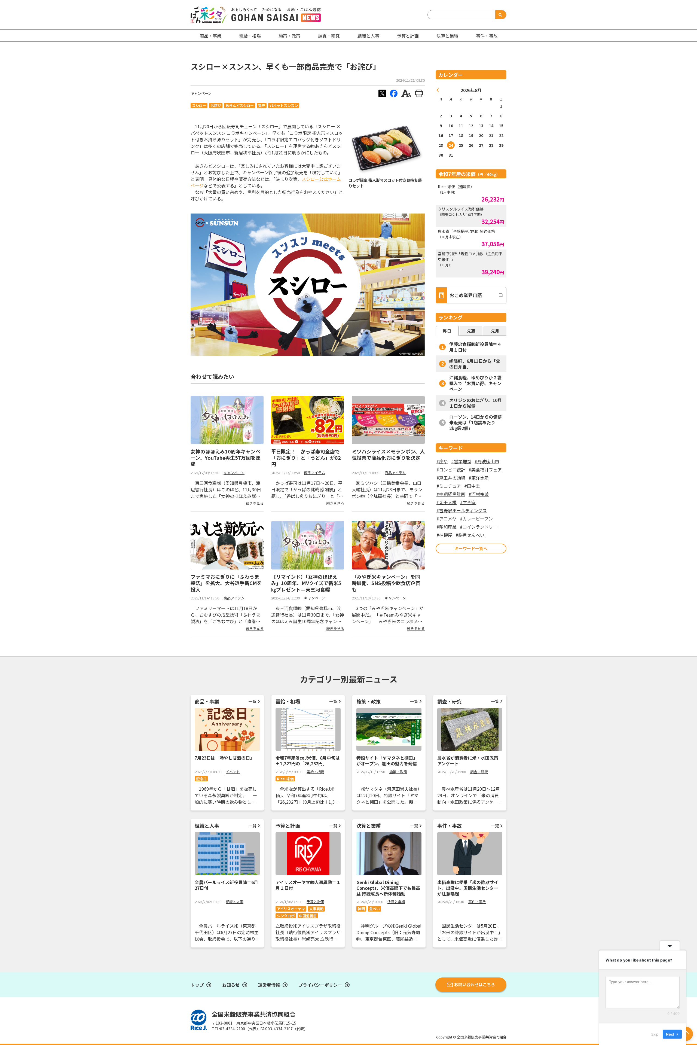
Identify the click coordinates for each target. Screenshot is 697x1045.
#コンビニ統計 (450, 469)
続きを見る (255, 503)
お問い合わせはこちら (474, 984)
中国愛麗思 (308, 915)
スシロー (199, 105)
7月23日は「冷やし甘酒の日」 (224, 757)
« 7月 (438, 90)
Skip (654, 1034)
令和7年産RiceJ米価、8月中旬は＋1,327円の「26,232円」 (308, 760)
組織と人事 (368, 35)
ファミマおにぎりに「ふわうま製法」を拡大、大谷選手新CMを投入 (226, 583)
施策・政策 (289, 35)
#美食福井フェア (485, 469)
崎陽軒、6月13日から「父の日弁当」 (474, 364)
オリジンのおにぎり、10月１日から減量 (475, 403)
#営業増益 (461, 461)
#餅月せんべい (470, 535)
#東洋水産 (479, 477)
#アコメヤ (446, 518)
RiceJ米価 (285, 778)
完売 (261, 105)
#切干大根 (446, 502)
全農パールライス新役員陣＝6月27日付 (226, 885)
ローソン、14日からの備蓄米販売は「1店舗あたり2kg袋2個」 (475, 422)
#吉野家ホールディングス (461, 510)
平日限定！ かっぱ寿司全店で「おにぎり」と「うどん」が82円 (306, 458)
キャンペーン (201, 93)
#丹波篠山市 (487, 461)
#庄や (442, 461)
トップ (197, 985)
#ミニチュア (448, 486)
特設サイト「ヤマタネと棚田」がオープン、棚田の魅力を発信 (386, 760)
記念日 (201, 778)
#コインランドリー (478, 526)
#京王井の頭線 (450, 477)
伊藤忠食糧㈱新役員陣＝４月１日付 (475, 347)
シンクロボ (286, 915)
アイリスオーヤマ (291, 908)
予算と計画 (408, 35)
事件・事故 (477, 901)
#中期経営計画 (450, 494)
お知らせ (231, 985)
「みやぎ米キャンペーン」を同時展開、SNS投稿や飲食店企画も (386, 583)
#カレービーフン (476, 518)
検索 (499, 14)
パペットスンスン (284, 105)
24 (451, 145)
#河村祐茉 (479, 494)
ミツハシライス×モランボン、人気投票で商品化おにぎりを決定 (388, 454)
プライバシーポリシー (320, 985)
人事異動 (316, 908)
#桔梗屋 (444, 535)
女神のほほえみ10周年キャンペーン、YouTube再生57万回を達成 (226, 458)
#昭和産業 (446, 526)
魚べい (374, 908)
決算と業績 (447, 35)
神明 (361, 908)
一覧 (252, 701)
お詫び (215, 105)
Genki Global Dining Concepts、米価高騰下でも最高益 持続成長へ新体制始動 (388, 888)
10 (451, 125)
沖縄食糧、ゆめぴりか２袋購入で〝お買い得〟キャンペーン (475, 383)
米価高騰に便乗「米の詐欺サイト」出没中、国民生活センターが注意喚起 (467, 888)
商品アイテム (314, 472)
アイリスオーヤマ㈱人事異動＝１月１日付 (308, 885)
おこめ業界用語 (466, 295)
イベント (233, 771)
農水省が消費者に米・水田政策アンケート (467, 760)
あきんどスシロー (239, 105)
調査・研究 (329, 35)
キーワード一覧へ (471, 548)
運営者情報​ (269, 985)
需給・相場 (250, 35)
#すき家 (468, 502)
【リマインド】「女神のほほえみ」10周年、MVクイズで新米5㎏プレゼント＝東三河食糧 (306, 583)
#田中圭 (472, 486)
